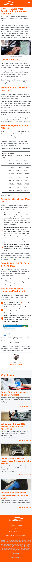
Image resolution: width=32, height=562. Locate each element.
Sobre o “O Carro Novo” (16, 525)
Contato (16, 528)
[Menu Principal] (29, 3)
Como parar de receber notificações (16, 535)
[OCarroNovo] (8, 3)
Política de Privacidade (16, 532)
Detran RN (21, 302)
